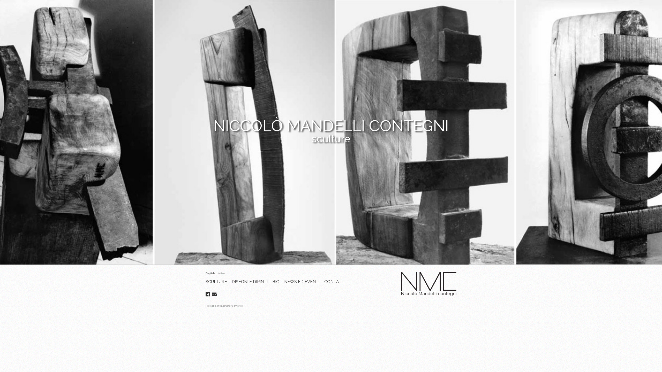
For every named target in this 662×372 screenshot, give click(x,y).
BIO (276, 281)
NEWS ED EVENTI (302, 281)
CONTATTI (334, 281)
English (210, 273)
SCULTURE (216, 281)
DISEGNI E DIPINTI (250, 281)
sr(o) (240, 305)
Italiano (221, 273)
